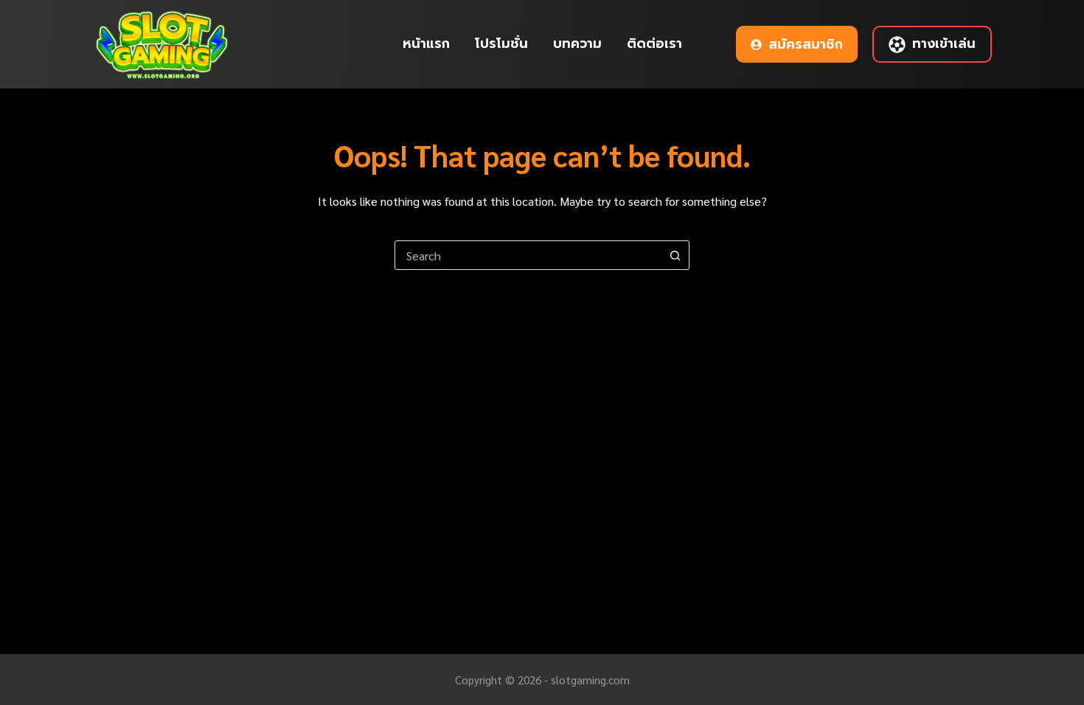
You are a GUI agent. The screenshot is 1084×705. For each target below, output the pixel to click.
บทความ (577, 43)
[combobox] (528, 255)
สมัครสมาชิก (805, 44)
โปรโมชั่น (501, 43)
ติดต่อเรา (654, 43)
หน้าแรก (426, 43)
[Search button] (675, 255)
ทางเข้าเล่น (944, 43)
